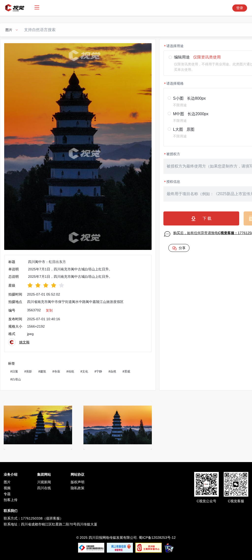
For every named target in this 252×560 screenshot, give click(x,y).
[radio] (30, 285)
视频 (7, 488)
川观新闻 (44, 482)
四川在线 (44, 488)
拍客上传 (10, 500)
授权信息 (173, 182)
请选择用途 (175, 46)
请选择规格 (175, 83)
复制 (49, 310)
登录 (239, 8)
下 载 (207, 218)
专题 (7, 494)
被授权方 (173, 154)
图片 (7, 482)
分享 (182, 248)
